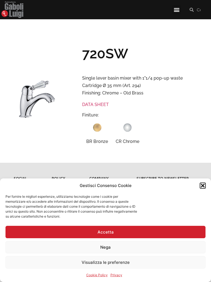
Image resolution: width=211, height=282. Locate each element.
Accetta (106, 232)
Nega (105, 247)
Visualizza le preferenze (106, 262)
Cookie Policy (97, 275)
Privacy (116, 275)
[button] (203, 185)
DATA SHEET (95, 104)
